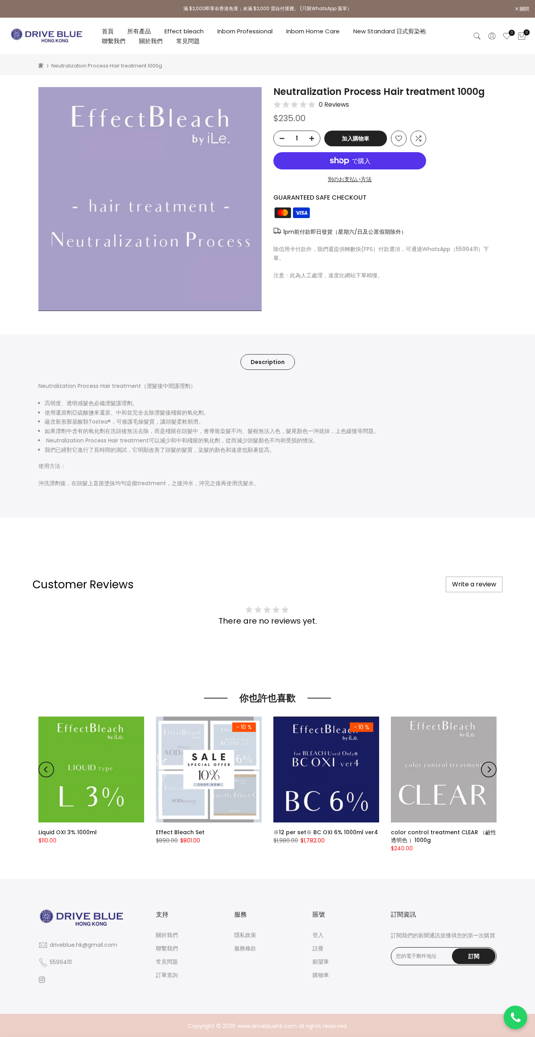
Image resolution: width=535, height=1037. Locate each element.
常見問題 (188, 41)
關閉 (14, 9)
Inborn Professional (245, 31)
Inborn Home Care (313, 31)
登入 (318, 935)
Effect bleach (184, 31)
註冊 (318, 948)
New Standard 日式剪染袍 (389, 31)
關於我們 (151, 41)
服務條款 (245, 948)
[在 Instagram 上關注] (41, 979)
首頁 (108, 31)
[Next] (489, 769)
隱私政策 (245, 935)
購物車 (321, 975)
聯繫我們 (113, 41)
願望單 (321, 962)
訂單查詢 (167, 975)
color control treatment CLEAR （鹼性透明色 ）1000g (443, 836)
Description (268, 362)
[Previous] (46, 769)
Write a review (474, 584)
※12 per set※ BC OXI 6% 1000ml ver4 (325, 832)
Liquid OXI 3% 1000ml (67, 832)
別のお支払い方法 (350, 179)
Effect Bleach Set (180, 832)
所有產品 (139, 31)
